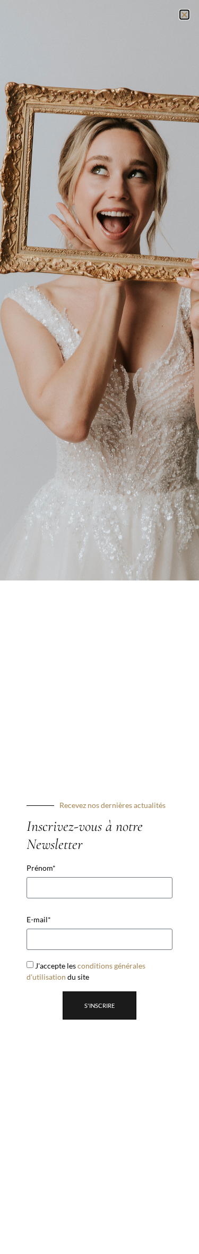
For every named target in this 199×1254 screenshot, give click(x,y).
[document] (99, 627)
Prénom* (41, 868)
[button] (184, 15)
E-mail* (39, 919)
